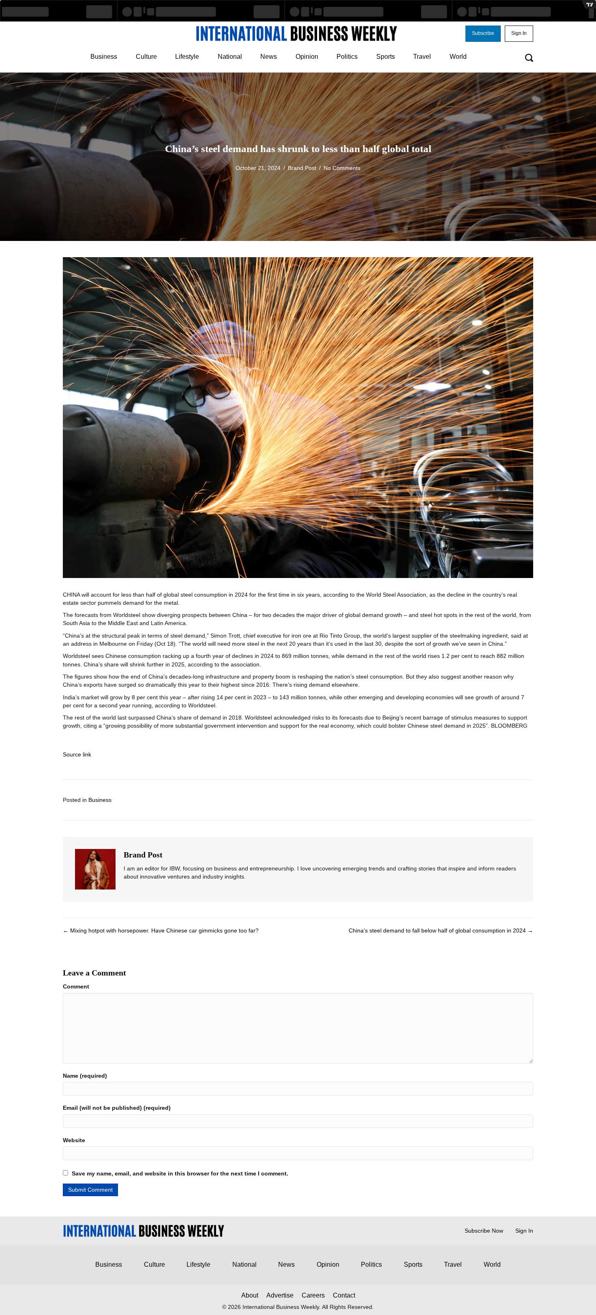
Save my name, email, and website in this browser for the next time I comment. (180, 1173)
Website (74, 1140)
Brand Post (302, 168)
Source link (77, 754)
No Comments (342, 168)
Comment (76, 986)
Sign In (524, 1230)
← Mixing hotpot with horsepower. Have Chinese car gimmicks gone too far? (161, 930)
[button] (483, 34)
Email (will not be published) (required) (117, 1107)
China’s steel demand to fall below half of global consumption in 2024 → (441, 930)
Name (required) (85, 1075)
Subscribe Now (484, 1230)
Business (99, 800)
